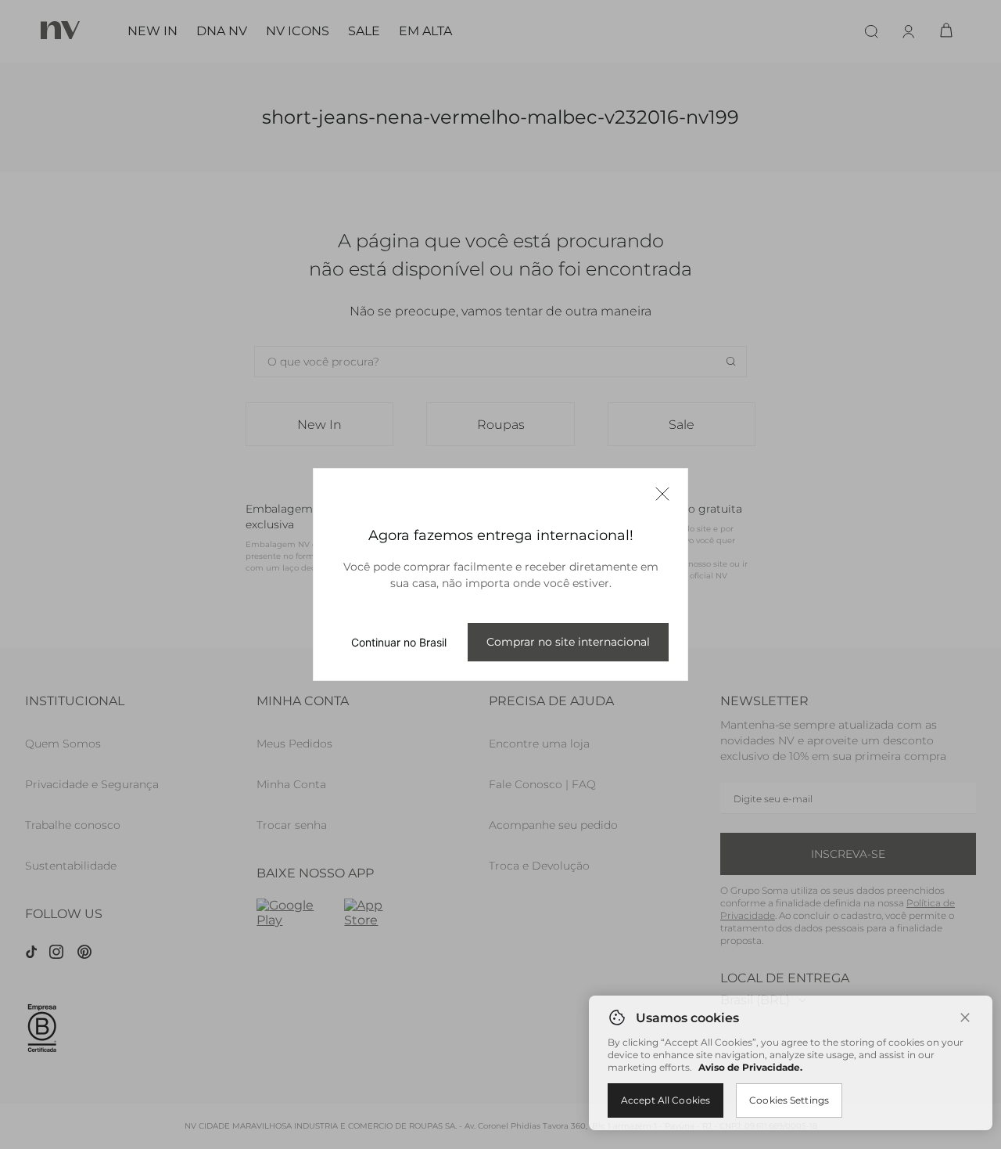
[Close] (965, 1017)
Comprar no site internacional (568, 642)
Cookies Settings (789, 1100)
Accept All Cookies (665, 1100)
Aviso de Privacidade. (750, 1067)
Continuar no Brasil (399, 642)
